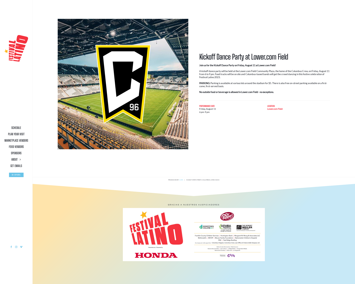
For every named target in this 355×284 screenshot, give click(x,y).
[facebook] (11, 247)
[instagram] (16, 247)
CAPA (181, 180)
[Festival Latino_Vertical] (16, 35)
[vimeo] (21, 247)
